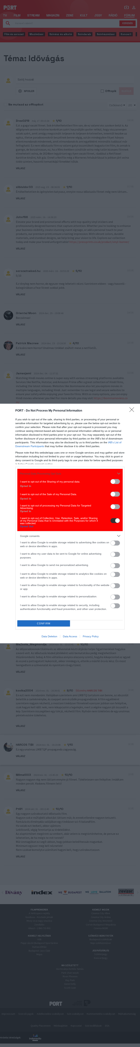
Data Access (70, 636)
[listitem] (70, 473)
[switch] (115, 481)
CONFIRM (43, 623)
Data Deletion (49, 636)
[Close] (132, 410)
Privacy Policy (91, 636)
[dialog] (70, 523)
